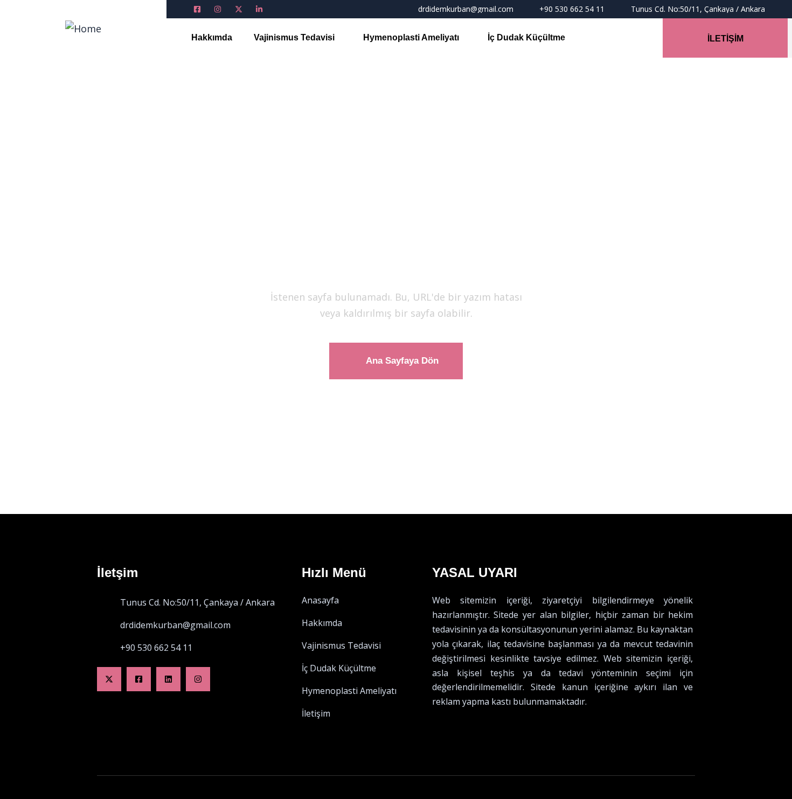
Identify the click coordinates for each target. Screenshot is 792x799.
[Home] (83, 28)
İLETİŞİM (725, 38)
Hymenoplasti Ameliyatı (411, 37)
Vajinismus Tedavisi (294, 37)
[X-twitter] (109, 679)
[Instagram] (198, 679)
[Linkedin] (168, 679)
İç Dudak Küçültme (526, 37)
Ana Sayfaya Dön (402, 361)
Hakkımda (211, 37)
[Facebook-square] (139, 679)
